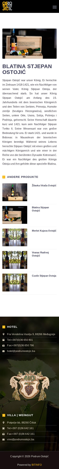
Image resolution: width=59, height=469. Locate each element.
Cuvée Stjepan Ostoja (44, 275)
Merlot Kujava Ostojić (44, 230)
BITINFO (37, 465)
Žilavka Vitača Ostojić (44, 185)
